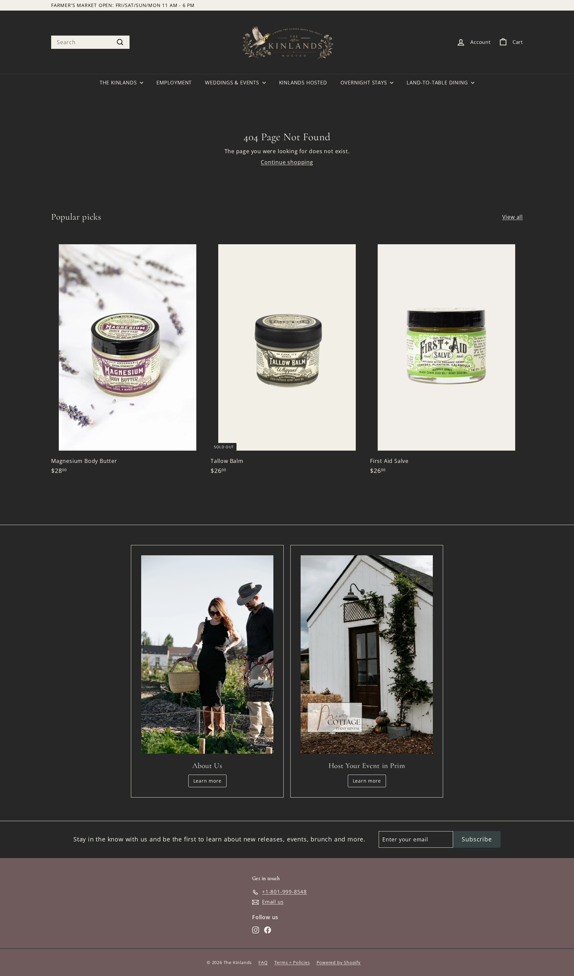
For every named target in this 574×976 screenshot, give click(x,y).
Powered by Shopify (339, 962)
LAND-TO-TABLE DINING (438, 82)
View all (512, 217)
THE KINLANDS (119, 82)
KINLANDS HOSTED (303, 82)
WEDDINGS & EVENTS (232, 82)
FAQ (262, 962)
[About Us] (207, 654)
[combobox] (90, 42)
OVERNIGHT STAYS (364, 82)
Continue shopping (287, 162)
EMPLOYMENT (174, 82)
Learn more (207, 781)
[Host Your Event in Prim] (367, 654)
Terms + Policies (292, 962)
